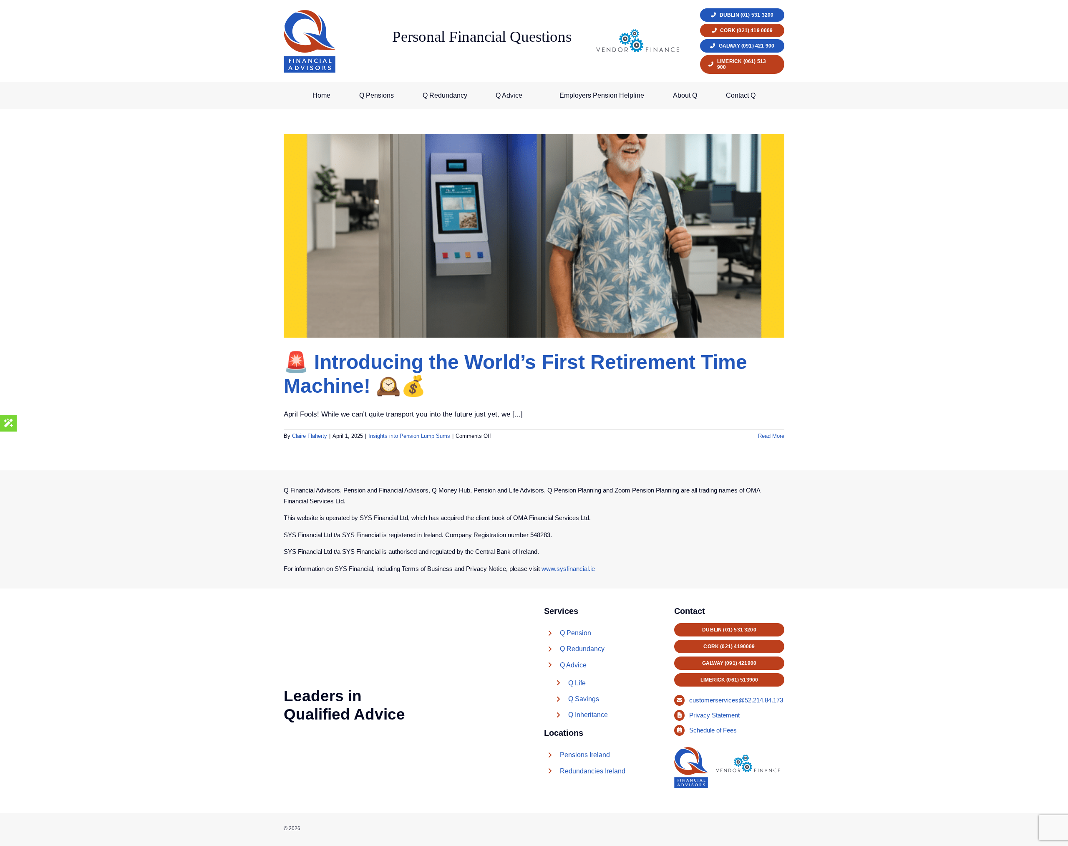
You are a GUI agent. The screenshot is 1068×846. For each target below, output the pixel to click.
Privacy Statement (715, 715)
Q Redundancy (582, 648)
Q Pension (575, 632)
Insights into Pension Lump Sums (409, 436)
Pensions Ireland (585, 754)
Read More (771, 436)
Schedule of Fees (713, 730)
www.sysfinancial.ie (568, 568)
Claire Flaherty (309, 436)
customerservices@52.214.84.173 (736, 700)
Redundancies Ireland (592, 771)
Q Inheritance (588, 714)
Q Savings (583, 698)
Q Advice (573, 665)
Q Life (577, 683)
